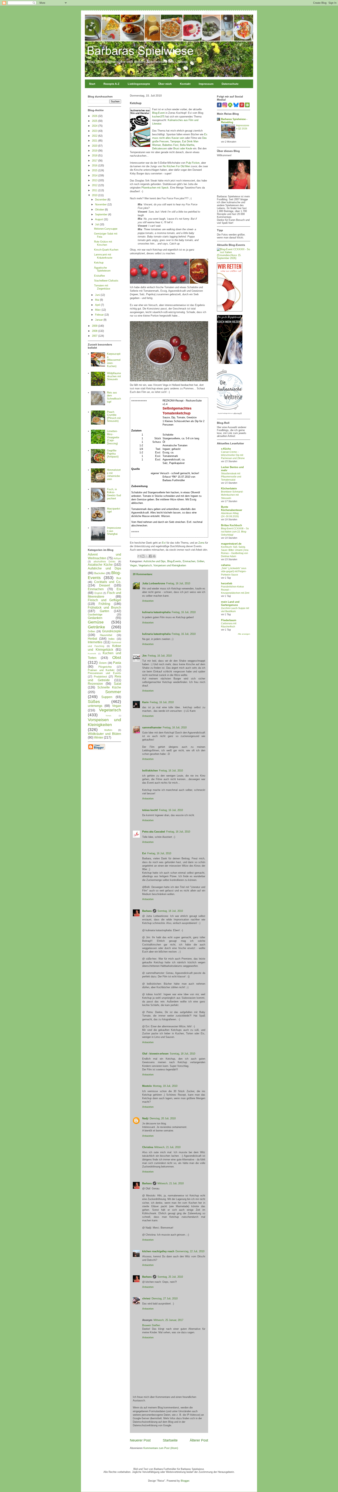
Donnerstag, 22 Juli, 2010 (189, 1251)
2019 (95, 150)
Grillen (200, 561)
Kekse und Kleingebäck (104, 647)
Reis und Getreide (104, 678)
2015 (95, 170)
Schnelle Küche (109, 687)
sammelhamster (152, 727)
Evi (164, 542)
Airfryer (117, 558)
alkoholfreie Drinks (104, 561)
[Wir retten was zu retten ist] (229, 310)
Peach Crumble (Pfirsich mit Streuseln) (114, 416)
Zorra (201, 542)
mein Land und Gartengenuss (230, 603)
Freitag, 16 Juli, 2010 (178, 583)
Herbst (92, 638)
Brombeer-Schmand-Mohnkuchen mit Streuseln (232, 494)
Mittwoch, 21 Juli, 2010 (167, 1147)
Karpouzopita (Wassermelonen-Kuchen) (113, 359)
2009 (95, 325)
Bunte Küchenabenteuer (231, 508)
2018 (95, 155)
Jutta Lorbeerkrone (153, 583)
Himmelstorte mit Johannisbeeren (114, 474)
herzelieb (226, 583)
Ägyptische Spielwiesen (102, 269)
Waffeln (108, 730)
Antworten (148, 600)
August (99, 219)
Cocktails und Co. (107, 582)
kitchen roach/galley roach (158, 1251)
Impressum (206, 83)
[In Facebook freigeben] (150, 556)
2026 (95, 116)
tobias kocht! (150, 810)
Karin (145, 702)
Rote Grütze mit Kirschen (103, 243)
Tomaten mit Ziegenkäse (102, 287)
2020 (95, 145)
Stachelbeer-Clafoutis (106, 280)
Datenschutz (230, 83)
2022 (95, 135)
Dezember (101, 199)
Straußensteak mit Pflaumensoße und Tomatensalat (231, 476)
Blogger (185, 1480)
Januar (99, 319)
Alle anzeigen (244, 634)
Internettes (95, 642)
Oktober (100, 209)
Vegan (133, 565)
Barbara (147, 910)
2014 (95, 175)
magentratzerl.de (231, 543)
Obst (116, 657)
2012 (95, 185)
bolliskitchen (150, 770)
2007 (95, 335)
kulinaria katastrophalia (156, 612)
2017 (95, 160)
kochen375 (158, 116)
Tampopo (175, 141)
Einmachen (189, 561)
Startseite (170, 1440)
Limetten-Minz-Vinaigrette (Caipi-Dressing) (113, 437)
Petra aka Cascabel (153, 831)
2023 (95, 130)
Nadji (145, 1118)
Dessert (104, 585)
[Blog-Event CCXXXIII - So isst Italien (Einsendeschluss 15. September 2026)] (233, 258)
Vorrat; (108, 715)
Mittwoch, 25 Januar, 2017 (168, 1320)
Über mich (165, 83)
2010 (95, 195)
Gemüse (96, 622)
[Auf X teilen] (147, 556)
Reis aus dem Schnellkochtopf (114, 397)
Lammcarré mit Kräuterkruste (103, 256)
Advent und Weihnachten (104, 556)
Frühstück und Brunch (104, 607)
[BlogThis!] (143, 556)
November (101, 204)
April (98, 304)
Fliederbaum (228, 620)
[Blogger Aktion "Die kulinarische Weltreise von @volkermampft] (229, 415)
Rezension (95, 683)
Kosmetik (92, 653)
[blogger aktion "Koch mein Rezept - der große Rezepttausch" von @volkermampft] (229, 363)
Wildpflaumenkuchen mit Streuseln (114, 376)
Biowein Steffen (151, 1325)
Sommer (113, 691)
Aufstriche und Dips (154, 561)
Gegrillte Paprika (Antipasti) (113, 453)
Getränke (96, 627)
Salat (117, 683)
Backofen (99, 573)
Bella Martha (187, 144)
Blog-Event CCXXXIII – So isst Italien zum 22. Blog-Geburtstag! (235, 531)
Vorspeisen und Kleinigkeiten (169, 565)
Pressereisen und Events (104, 673)
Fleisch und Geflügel (104, 600)
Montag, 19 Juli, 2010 (165, 1085)
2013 (95, 180)
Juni (98, 294)
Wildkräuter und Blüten (104, 733)
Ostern (103, 662)
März (98, 309)
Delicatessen (160, 148)
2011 (95, 190)
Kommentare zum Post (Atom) (160, 1448)
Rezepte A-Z (111, 83)
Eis (119, 589)
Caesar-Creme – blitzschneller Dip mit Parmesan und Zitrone (233, 455)
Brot (118, 578)
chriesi (146, 1298)
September (101, 214)
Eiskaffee (99, 275)
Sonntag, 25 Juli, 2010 (170, 1276)
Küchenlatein (229, 488)
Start (92, 83)
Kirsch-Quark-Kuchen (106, 249)
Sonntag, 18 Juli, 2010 (170, 910)
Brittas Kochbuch (231, 525)
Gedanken (95, 618)
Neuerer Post (140, 1440)
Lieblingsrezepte (139, 83)
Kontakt (185, 83)
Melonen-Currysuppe (105, 228)
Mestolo (147, 1085)
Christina (147, 1147)
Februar (99, 314)
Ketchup (98, 262)
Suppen (106, 697)
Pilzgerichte (105, 666)
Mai (97, 299)
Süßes (94, 701)
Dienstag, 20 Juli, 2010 (163, 1118)
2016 (95, 165)
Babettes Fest (170, 144)
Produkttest (100, 676)
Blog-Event (158, 112)
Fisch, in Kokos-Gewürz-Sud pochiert (114, 494)
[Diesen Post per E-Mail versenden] (139, 556)
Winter (98, 737)
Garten (104, 611)
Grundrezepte (111, 631)
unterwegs (95, 705)
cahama (225, 565)
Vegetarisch (145, 565)
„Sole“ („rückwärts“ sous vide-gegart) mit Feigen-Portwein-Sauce (233, 571)
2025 (95, 120)
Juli (97, 224)
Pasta (117, 662)
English (98, 593)
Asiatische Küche (100, 564)
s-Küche (226, 448)
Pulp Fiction (193, 162)
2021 (95, 140)
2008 (95, 330)
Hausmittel (106, 635)
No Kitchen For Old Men (176, 166)
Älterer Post (199, 1440)
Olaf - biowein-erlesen (155, 1053)
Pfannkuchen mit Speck (155, 187)
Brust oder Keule (182, 148)
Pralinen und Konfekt (101, 670)
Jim (144, 655)
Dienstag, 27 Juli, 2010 (165, 1298)
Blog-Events (174, 561)
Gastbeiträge (95, 614)
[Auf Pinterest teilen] (154, 556)
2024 (95, 125)
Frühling (104, 603)
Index (111, 638)
